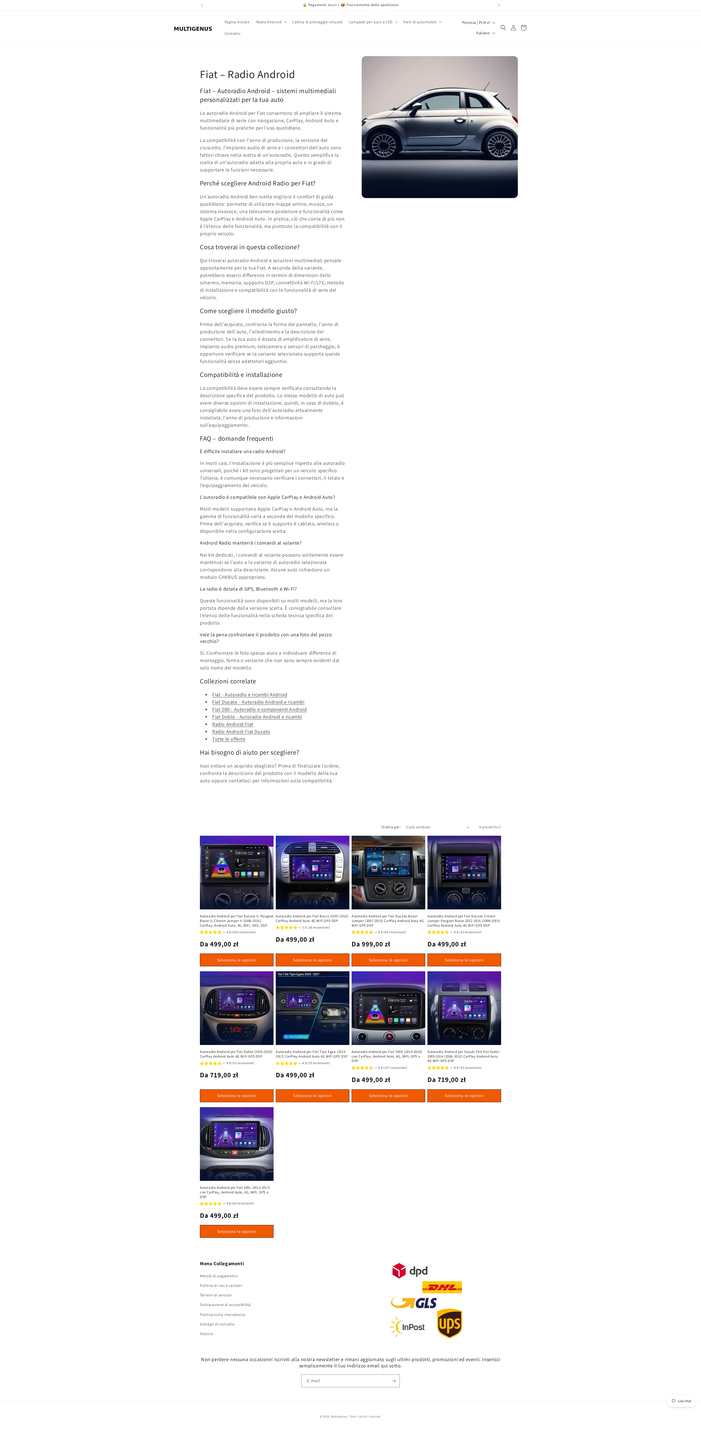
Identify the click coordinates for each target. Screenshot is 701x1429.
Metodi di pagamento (219, 1275)
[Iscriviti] (393, 1380)
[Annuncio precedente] (202, 5)
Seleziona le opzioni (236, 960)
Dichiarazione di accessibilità (225, 1304)
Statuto (206, 1333)
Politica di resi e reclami (221, 1285)
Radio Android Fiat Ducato (241, 731)
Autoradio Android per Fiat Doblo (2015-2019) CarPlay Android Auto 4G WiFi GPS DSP (236, 1054)
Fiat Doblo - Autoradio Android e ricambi (257, 717)
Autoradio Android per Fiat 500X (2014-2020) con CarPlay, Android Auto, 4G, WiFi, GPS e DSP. (387, 1056)
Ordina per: (391, 826)
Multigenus (339, 1416)
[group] (228, 933)
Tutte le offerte (229, 739)
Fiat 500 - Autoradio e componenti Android (259, 709)
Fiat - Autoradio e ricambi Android (249, 694)
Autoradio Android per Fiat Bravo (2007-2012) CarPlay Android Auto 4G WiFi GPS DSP (312, 918)
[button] (271, 22)
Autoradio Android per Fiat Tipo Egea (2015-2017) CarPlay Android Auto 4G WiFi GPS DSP (311, 1054)
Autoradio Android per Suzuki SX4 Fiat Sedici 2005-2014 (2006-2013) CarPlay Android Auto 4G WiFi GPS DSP (463, 1056)
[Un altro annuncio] (499, 5)
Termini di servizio (216, 1295)
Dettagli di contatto (217, 1324)
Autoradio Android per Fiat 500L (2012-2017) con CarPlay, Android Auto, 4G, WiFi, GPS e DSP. (235, 1192)
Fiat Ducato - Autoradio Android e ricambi (258, 702)
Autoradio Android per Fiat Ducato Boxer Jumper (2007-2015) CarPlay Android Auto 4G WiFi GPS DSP (388, 921)
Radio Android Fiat (232, 724)
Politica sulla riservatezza (222, 1314)
